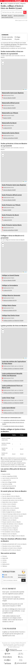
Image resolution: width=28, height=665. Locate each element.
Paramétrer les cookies (19, 644)
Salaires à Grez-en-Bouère (9, 506)
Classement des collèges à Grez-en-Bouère (13, 536)
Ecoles (5, 3)
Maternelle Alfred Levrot (10, 103)
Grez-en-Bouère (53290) (9, 98)
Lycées (17, 39)
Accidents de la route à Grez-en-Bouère (12, 516)
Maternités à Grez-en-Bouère (10, 502)
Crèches (4, 560)
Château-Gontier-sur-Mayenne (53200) (13, 320)
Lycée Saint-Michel (8, 408)
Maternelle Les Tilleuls (10, 113)
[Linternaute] (7, 657)
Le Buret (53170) (7, 128)
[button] (3, 61)
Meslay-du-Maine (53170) (9, 300)
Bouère (10, 15)
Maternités (5, 558)
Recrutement (23, 642)
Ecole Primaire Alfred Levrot (12, 195)
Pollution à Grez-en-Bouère (9, 520)
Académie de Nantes (13, 3)
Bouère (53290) (7, 118)
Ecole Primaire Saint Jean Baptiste (14, 185)
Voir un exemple (22, 575)
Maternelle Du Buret (9, 123)
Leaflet (25, 89)
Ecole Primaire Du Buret (10, 215)
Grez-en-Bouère (6, 494)
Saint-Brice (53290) (7, 484)
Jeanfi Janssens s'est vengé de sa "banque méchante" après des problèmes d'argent (13, 598)
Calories (4, 562)
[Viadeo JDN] (20, 660)
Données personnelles (8, 644)
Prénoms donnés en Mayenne (10, 528)
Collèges (18, 37)
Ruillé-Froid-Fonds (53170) (9, 486)
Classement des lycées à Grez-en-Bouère (13, 500)
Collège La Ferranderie (10, 285)
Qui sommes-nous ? (6, 642)
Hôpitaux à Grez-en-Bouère (9, 534)
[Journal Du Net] (20, 654)
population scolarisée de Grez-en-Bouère (14, 420)
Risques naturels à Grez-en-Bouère (11, 522)
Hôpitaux (4, 566)
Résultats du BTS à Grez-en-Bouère (11, 550)
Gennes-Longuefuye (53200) (10, 138)
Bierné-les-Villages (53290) (9, 482)
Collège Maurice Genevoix (11, 295)
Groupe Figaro (21, 645)
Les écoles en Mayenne (8, 488)
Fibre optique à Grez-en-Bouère (10, 526)
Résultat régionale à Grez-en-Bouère (11, 498)
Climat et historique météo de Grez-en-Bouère (14, 514)
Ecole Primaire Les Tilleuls (11, 205)
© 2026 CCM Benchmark (14, 647)
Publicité (17, 642)
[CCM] (7, 654)
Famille (5, 575)
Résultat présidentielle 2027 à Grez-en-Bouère (14, 544)
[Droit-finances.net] (20, 657)
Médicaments (5, 564)
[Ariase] (7, 663)
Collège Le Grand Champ (10, 275)
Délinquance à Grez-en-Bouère (10, 518)
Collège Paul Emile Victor (11, 315)
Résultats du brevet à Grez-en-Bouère (12, 548)
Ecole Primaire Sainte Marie (12, 225)
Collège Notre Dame (9, 305)
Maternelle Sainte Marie (10, 133)
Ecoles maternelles (8, 37)
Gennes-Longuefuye (19, 15)
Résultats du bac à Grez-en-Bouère (11, 546)
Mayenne (23, 3)
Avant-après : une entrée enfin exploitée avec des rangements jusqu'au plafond (13, 592)
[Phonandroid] (20, 663)
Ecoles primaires (7, 39)
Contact (13, 642)
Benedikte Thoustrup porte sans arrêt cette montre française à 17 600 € (12, 604)
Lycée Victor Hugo (8, 398)
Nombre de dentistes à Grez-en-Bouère (12, 524)
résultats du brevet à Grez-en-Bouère (14, 426)
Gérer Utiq (6, 645)
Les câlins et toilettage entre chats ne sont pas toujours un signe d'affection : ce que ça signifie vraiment (13, 610)
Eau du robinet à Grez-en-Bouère (11, 496)
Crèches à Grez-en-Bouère (9, 504)
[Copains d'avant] (7, 660)
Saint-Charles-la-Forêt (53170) (10, 478)
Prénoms (4, 556)
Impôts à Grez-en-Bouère (8, 510)
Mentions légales (13, 645)
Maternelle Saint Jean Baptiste (13, 93)
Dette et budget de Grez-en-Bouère (11, 512)
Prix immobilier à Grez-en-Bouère (11, 532)
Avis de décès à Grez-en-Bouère (10, 508)
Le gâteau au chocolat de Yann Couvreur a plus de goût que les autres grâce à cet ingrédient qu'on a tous (13, 633)
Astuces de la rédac (8, 577)
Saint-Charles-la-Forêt (7, 17)
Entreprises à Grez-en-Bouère (10, 530)
